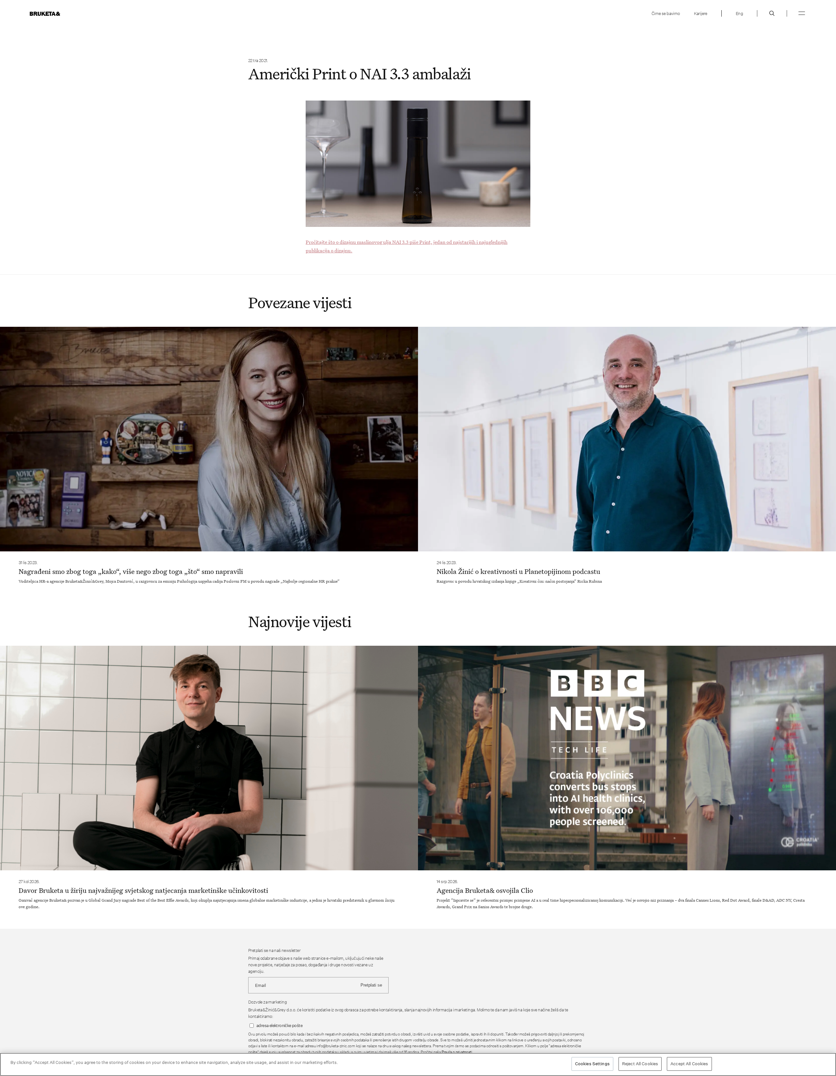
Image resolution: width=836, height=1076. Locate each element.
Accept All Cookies (689, 1063)
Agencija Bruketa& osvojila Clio (485, 890)
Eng (739, 13)
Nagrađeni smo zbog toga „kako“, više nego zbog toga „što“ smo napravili (131, 571)
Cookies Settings (592, 1063)
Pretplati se (371, 985)
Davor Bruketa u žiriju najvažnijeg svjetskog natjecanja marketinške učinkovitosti (143, 890)
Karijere (700, 13)
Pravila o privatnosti (457, 1052)
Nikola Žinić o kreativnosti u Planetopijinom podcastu (518, 571)
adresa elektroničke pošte (279, 1025)
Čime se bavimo (665, 13)
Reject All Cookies (640, 1063)
